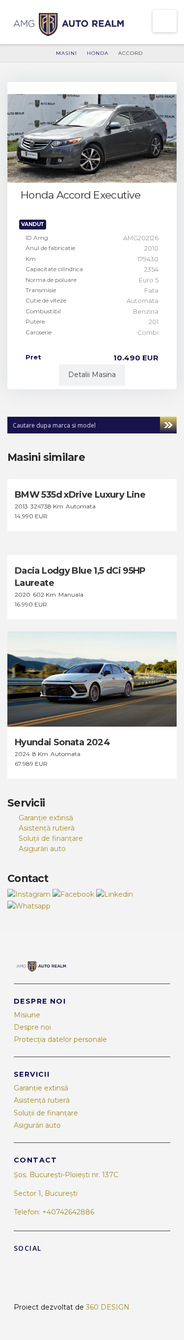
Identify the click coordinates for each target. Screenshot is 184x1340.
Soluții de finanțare (51, 838)
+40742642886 (68, 1212)
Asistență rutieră (47, 828)
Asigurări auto (42, 848)
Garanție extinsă (46, 817)
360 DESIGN (108, 1307)
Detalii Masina (92, 374)
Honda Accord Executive (80, 195)
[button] (165, 21)
